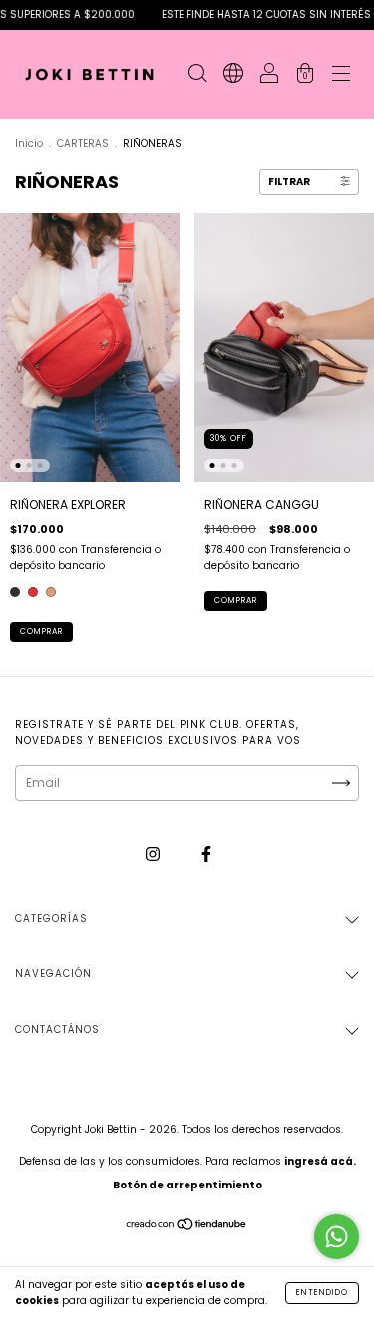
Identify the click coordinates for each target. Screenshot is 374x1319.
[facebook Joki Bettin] (206, 853)
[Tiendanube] (187, 1226)
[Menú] (341, 76)
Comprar (41, 631)
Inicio (29, 143)
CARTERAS (83, 143)
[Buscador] (197, 76)
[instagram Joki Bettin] (154, 853)
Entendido (322, 1292)
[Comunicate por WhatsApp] (336, 1236)
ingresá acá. (320, 1161)
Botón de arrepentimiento (187, 1185)
